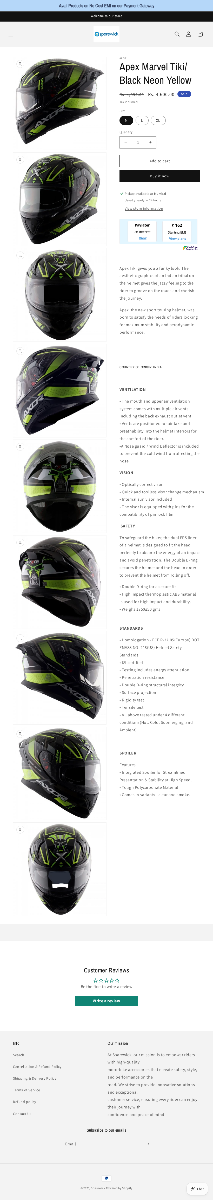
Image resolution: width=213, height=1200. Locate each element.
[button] (11, 34)
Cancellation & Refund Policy (37, 1066)
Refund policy (24, 1101)
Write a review (106, 1001)
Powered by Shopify (119, 1188)
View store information (144, 208)
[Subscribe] (147, 1144)
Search (18, 1055)
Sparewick (98, 1188)
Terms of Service (26, 1090)
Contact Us (22, 1113)
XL (158, 120)
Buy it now (160, 175)
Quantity (125, 132)
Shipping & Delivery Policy (34, 1078)
